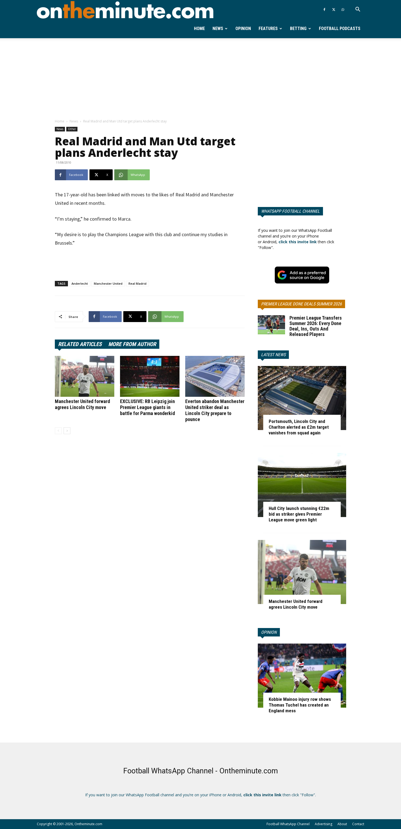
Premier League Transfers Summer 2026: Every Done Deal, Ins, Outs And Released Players (315, 326)
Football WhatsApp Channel (288, 824)
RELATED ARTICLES (80, 344)
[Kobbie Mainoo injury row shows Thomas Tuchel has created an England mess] (302, 676)
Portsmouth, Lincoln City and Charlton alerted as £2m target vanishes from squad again (299, 427)
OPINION (269, 632)
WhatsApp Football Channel (290, 211)
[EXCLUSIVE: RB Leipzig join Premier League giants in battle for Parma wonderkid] (149, 376)
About (342, 824)
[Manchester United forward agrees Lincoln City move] (84, 376)
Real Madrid (137, 283)
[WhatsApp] (343, 9)
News (218, 28)
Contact (358, 824)
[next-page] (67, 430)
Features (268, 28)
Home (199, 28)
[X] (334, 9)
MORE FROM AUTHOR (132, 344)
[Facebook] (324, 9)
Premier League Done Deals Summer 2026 (301, 304)
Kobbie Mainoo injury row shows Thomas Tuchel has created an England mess (300, 704)
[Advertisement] (200, 79)
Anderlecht (79, 283)
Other (72, 129)
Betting (298, 28)
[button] (357, 10)
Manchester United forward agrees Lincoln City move (82, 404)
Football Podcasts (339, 28)
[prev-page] (58, 430)
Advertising (323, 824)
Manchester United (108, 283)
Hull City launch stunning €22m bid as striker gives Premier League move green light (299, 514)
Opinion (243, 28)
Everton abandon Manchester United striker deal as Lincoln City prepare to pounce (214, 410)
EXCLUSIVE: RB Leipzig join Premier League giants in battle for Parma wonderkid (147, 407)
